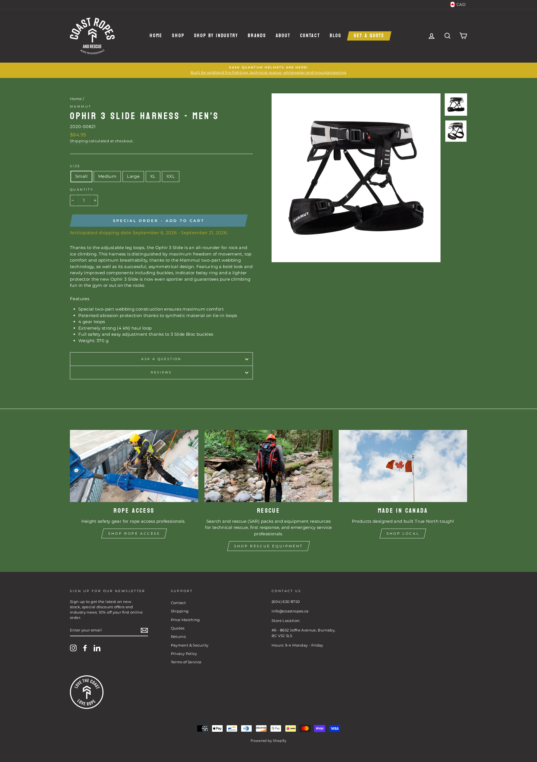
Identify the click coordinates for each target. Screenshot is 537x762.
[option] (268, 70)
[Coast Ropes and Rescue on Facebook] (85, 648)
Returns (178, 637)
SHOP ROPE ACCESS (134, 533)
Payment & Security (190, 645)
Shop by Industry (216, 36)
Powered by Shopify (268, 741)
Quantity (81, 189)
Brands (257, 36)
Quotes (178, 628)
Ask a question (161, 359)
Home (156, 36)
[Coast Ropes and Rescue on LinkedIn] (97, 648)
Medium (107, 176)
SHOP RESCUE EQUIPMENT (268, 546)
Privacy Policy (184, 654)
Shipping (79, 141)
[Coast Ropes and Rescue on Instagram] (73, 648)
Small (81, 176)
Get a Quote (369, 36)
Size (75, 166)
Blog (335, 36)
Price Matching (185, 620)
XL (153, 176)
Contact (310, 36)
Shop (178, 36)
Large (133, 176)
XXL (170, 176)
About (283, 36)
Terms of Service (186, 662)
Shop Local (403, 533)
